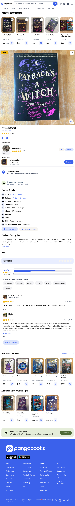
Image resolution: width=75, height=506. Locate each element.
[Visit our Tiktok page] (68, 500)
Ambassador (44, 483)
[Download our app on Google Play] (24, 457)
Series (8, 487)
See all (64, 353)
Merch (42, 487)
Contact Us (61, 471)
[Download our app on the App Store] (12, 457)
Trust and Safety (46, 471)
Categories (10, 475)
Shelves (9, 483)
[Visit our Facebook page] (52, 500)
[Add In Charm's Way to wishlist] (26, 397)
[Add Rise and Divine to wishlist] (12, 397)
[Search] (55, 4)
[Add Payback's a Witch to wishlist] (72, 53)
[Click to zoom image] (37, 87)
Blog (41, 479)
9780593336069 (16, 195)
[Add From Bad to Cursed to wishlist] (41, 397)
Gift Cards (51, 8)
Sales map (26, 483)
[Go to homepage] (6, 4)
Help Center (61, 467)
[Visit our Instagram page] (60, 500)
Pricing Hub (27, 479)
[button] (37, 190)
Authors (9, 479)
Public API (43, 490)
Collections (10, 471)
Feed (25, 487)
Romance (23, 198)
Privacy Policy (30, 500)
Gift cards (9, 490)
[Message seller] (62, 149)
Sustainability (45, 475)
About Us (43, 467)
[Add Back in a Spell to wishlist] (56, 397)
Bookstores (40, 8)
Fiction (15, 198)
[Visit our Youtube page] (64, 500)
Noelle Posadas (16, 148)
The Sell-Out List (29, 475)
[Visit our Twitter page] (56, 500)
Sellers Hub (27, 471)
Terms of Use (23, 500)
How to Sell (27, 467)
